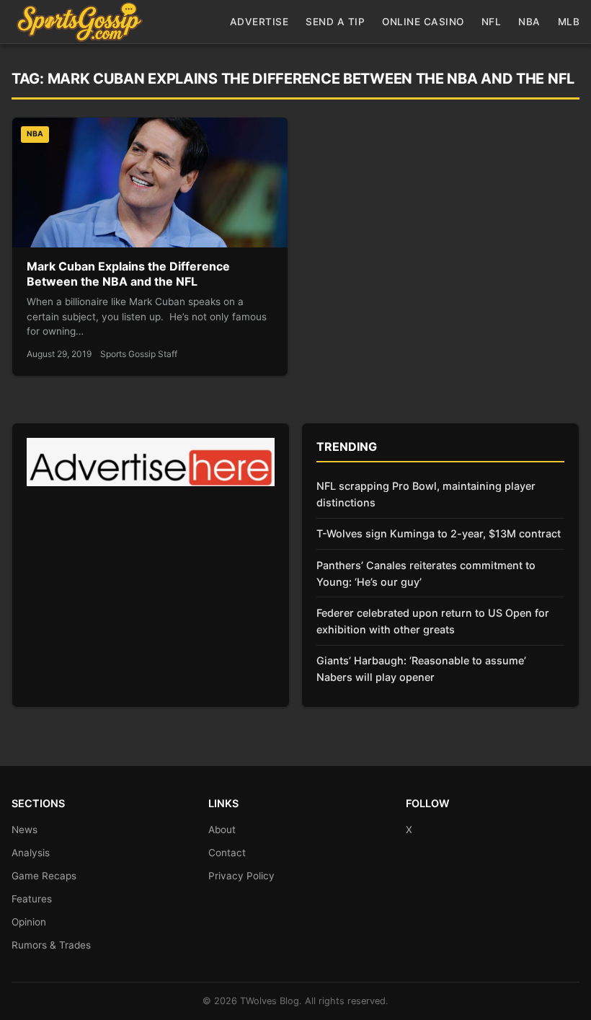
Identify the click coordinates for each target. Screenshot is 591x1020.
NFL (491, 21)
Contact (227, 852)
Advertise (259, 21)
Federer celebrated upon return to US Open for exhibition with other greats (432, 621)
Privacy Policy (241, 875)
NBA (529, 21)
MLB (569, 21)
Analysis (31, 852)
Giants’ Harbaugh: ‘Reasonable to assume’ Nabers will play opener (421, 668)
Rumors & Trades (51, 945)
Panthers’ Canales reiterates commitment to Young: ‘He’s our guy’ (426, 573)
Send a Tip (335, 21)
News (24, 829)
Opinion (29, 922)
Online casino (423, 21)
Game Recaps (44, 875)
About (222, 829)
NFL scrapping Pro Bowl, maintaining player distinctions (426, 494)
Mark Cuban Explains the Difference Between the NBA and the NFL (128, 274)
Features (32, 899)
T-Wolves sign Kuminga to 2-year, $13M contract (438, 533)
